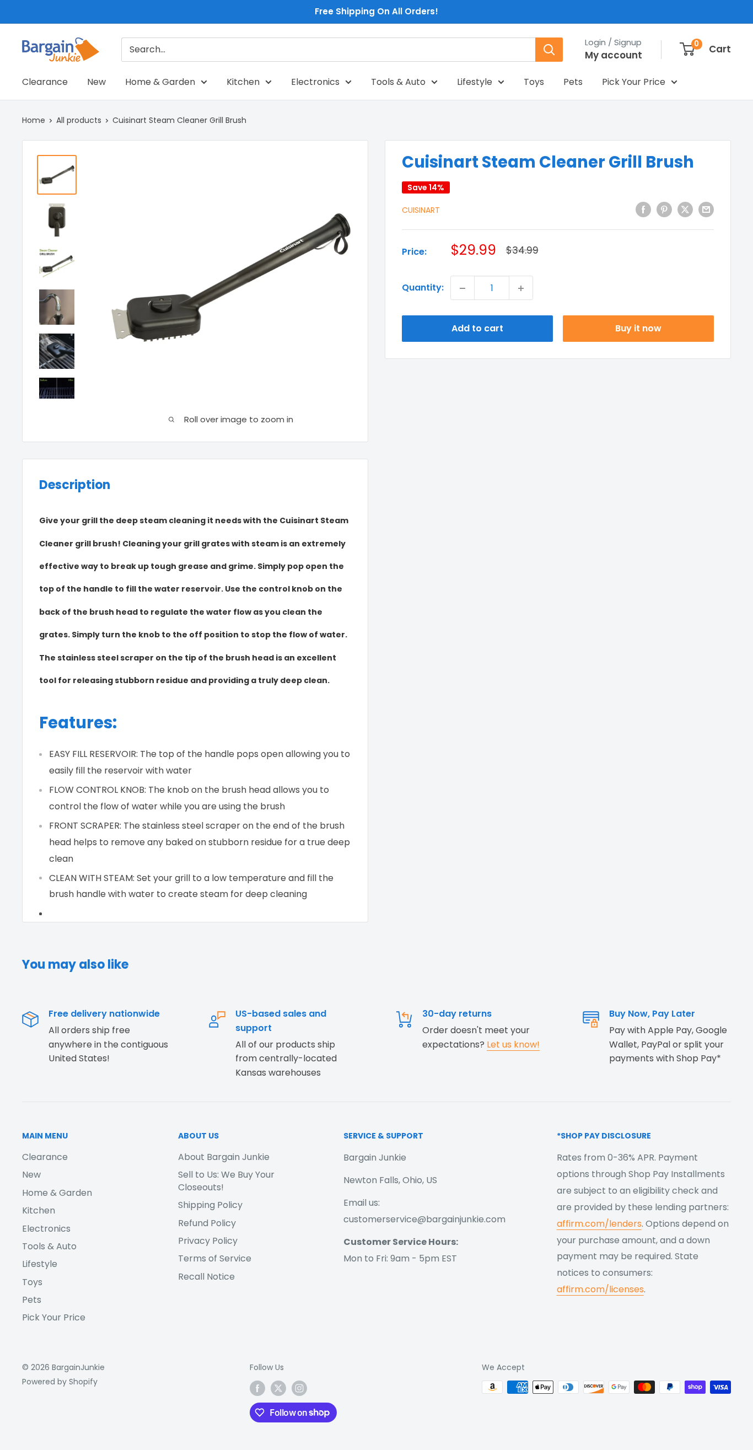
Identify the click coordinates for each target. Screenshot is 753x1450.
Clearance (45, 82)
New (96, 82)
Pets (573, 82)
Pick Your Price (633, 82)
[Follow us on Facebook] (257, 1388)
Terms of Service (214, 1258)
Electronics (315, 82)
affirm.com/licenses (600, 1289)
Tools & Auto (398, 82)
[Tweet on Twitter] (685, 209)
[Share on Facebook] (643, 209)
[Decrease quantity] (462, 288)
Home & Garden (160, 82)
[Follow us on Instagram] (299, 1388)
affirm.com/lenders (599, 1223)
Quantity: (423, 288)
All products (78, 120)
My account (613, 55)
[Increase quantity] (521, 288)
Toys (534, 82)
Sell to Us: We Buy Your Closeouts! (226, 1180)
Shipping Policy (210, 1205)
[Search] (549, 49)
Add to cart (477, 329)
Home (33, 120)
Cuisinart (421, 210)
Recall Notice (206, 1276)
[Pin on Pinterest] (664, 209)
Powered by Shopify (60, 1381)
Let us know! (513, 1044)
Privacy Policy (208, 1240)
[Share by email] (706, 209)
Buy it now (638, 329)
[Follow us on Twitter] (278, 1388)
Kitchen (243, 82)
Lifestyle (474, 82)
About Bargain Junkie (224, 1157)
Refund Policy (207, 1223)
